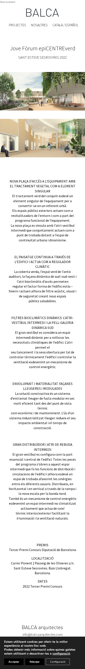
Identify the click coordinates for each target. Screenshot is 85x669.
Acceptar (13, 662)
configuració (61, 654)
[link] (42, 13)
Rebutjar (35, 662)
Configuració (57, 662)
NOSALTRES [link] (39, 25)
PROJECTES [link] (17, 25)
